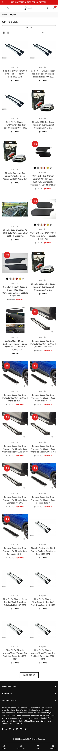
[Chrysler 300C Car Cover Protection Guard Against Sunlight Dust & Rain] (43, 101)
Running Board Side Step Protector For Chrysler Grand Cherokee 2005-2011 (43, 344)
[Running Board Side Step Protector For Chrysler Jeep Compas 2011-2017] (15, 476)
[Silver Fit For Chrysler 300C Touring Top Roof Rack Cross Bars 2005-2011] (43, 527)
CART (38, 748)
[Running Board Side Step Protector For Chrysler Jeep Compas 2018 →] (43, 476)
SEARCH (53, 748)
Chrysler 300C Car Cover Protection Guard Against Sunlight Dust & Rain (43, 125)
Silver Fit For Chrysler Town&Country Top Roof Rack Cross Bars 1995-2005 (43, 602)
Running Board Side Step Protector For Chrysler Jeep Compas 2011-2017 (15, 500)
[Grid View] (4, 32)
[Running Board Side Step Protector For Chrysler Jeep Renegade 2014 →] (15, 527)
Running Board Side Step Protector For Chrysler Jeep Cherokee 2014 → (43, 398)
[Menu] (3, 8)
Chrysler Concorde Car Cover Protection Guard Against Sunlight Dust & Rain (15, 176)
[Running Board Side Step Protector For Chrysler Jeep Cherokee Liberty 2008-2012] (43, 425)
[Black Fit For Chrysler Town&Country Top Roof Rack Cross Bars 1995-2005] (15, 101)
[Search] (8, 8)
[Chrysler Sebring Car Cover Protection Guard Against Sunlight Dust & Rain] (43, 263)
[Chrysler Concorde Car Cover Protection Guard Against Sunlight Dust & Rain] (15, 152)
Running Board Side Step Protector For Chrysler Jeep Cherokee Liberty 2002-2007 (15, 449)
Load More (29, 675)
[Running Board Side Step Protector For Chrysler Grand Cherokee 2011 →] (15, 374)
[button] (53, 8)
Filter (29, 27)
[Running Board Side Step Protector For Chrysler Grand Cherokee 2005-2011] (43, 320)
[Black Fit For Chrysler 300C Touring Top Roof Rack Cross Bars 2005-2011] (15, 50)
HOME (4, 748)
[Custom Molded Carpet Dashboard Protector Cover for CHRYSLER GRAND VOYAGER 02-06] (15, 320)
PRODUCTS (21, 748)
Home (4, 15)
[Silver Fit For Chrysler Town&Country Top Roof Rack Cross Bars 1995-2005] (43, 578)
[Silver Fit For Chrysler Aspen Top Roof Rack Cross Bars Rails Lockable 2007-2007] (15, 578)
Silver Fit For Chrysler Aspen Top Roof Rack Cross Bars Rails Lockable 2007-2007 (15, 602)
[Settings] (48, 8)
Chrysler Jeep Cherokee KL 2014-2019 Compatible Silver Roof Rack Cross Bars (15, 233)
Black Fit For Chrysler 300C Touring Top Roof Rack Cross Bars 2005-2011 (15, 74)
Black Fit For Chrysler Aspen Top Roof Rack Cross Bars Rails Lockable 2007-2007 (43, 74)
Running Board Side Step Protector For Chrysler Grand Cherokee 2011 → (15, 398)
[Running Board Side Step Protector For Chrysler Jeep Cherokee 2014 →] (43, 374)
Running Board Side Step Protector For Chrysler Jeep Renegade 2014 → (15, 551)
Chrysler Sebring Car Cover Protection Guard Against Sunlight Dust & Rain (43, 287)
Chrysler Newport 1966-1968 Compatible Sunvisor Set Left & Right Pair (43, 236)
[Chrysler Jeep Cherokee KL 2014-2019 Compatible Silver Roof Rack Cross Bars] (15, 209)
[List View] (8, 32)
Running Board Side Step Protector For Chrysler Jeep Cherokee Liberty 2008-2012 (43, 449)
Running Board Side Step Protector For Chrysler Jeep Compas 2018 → (43, 500)
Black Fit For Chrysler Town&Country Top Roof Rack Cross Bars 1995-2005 (15, 125)
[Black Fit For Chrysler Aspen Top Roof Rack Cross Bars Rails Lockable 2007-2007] (43, 50)
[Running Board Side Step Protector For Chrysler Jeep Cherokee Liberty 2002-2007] (15, 425)
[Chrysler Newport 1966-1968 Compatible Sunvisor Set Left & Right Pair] (43, 209)
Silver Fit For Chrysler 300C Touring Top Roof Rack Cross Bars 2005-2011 (43, 551)
